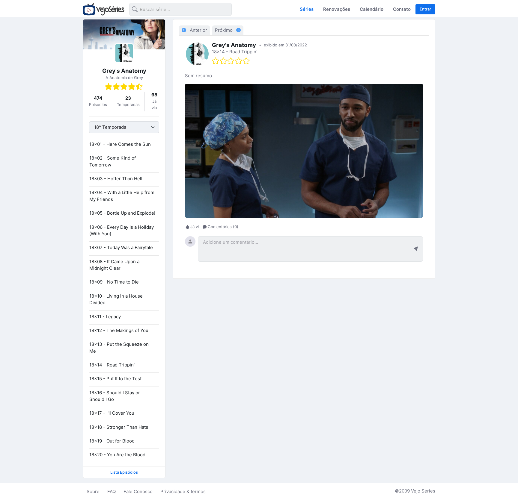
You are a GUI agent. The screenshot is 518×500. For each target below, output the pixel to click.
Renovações (336, 9)
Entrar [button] (425, 9)
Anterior (198, 30)
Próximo (224, 30)
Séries (307, 9)
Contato (402, 9)
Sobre (93, 491)
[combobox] (176, 10)
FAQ (111, 491)
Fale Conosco (138, 491)
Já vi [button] (194, 226)
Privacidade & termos (183, 491)
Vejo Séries (423, 491)
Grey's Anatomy (124, 70)
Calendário (371, 9)
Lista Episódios (124, 472)
